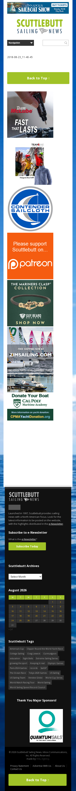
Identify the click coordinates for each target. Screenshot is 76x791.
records (33, 668)
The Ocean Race (18, 672)
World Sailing (44, 682)
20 (36, 616)
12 (28, 611)
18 (20, 616)
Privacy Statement (19, 765)
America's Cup (17, 648)
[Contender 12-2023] (30, 231)
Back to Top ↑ (38, 78)
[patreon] (30, 278)
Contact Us (16, 769)
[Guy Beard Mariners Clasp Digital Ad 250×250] (30, 325)
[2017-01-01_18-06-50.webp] (36, 726)
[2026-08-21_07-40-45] (38, 12)
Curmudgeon (49, 653)
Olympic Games (55, 663)
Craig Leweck (33, 653)
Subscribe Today (27, 546)
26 (28, 620)
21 (44, 616)
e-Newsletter (56, 523)
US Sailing (54, 672)
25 (20, 620)
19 (28, 616)
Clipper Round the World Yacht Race (45, 648)
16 (60, 611)
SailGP (44, 668)
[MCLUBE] (30, 137)
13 (36, 611)
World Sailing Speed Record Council (27, 687)
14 (44, 611)
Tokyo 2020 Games (38, 672)
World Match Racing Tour (22, 682)
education (15, 658)
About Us (60, 765)
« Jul (10, 629)
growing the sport (18, 663)
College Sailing (17, 653)
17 (12, 616)
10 (12, 611)
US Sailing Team (17, 677)
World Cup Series (54, 677)
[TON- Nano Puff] (30, 184)
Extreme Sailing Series (47, 658)
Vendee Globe (35, 677)
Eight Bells (28, 658)
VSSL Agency (42, 758)
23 (60, 616)
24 (12, 620)
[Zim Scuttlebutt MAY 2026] (30, 372)
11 (20, 611)
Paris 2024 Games (18, 668)
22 (52, 616)
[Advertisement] (30, 444)
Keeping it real (37, 663)
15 (52, 611)
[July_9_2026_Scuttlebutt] (30, 419)
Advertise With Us (42, 765)
